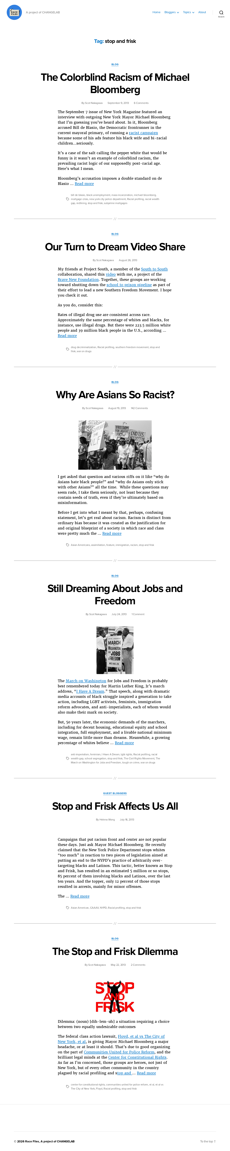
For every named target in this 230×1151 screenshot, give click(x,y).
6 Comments (141, 103)
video (111, 274)
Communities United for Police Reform (119, 1052)
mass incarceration (122, 195)
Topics (187, 12)
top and (124, 1073)
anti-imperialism (80, 754)
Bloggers (170, 12)
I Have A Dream (90, 691)
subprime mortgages (115, 203)
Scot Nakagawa (94, 103)
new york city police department (107, 199)
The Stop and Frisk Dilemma (115, 951)
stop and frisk (95, 203)
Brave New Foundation (78, 279)
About (202, 12)
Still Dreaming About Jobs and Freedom (115, 594)
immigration (122, 545)
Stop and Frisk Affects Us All (115, 806)
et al (151, 1084)
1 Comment (138, 614)
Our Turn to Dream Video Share (115, 246)
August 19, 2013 (117, 408)
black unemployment (98, 195)
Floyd (99, 1088)
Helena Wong (107, 819)
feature (110, 545)
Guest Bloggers (115, 793)
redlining (81, 203)
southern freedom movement (132, 347)
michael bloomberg (145, 195)
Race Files (32, 1141)
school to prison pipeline (129, 285)
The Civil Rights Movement (139, 758)
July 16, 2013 (127, 819)
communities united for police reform (127, 1084)
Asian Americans (80, 545)
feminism (95, 754)
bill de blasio (78, 195)
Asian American (80, 907)
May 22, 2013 (118, 965)
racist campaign (143, 133)
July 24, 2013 (119, 614)
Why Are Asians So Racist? (115, 394)
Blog (115, 64)
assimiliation (98, 545)
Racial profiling (135, 199)
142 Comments (139, 408)
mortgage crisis (79, 199)
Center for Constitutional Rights (137, 1057)
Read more (84, 183)
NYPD (103, 907)
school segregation (95, 758)
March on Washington (86, 681)
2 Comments (138, 965)
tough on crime (130, 762)
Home (156, 12)
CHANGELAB (66, 1141)
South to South (154, 269)
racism (134, 545)
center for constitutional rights (88, 1084)
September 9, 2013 (118, 103)
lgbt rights (126, 754)
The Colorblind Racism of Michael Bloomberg (115, 83)
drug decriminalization (83, 347)
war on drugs (84, 351)
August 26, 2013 (128, 260)
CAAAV (94, 907)
